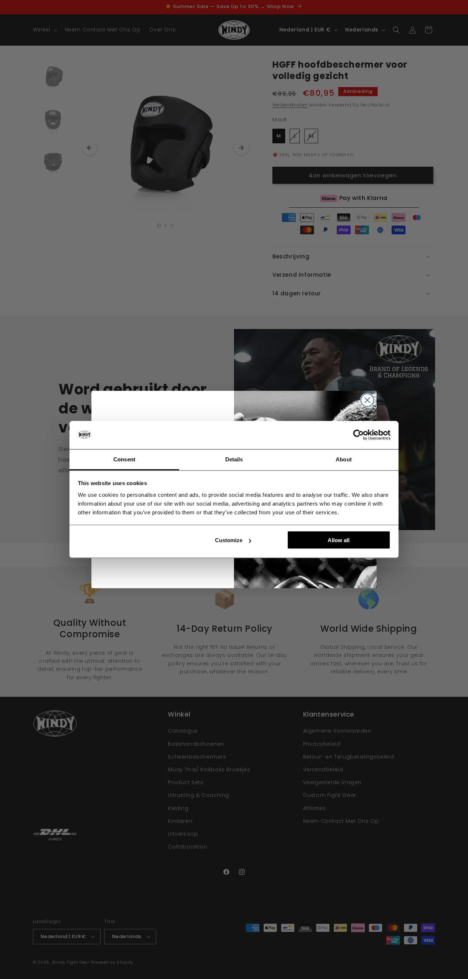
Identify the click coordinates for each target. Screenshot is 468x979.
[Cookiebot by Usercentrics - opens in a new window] (358, 435)
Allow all (339, 540)
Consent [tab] (124, 459)
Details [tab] (234, 459)
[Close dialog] (367, 400)
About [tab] (344, 459)
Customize (228, 540)
